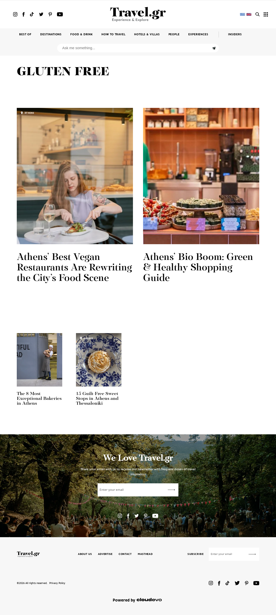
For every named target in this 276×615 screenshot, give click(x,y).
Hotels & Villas (147, 34)
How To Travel (113, 34)
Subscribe (196, 554)
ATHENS (29, 113)
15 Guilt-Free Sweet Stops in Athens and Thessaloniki (97, 399)
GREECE (88, 338)
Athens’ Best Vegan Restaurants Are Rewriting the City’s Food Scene (74, 268)
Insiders (235, 34)
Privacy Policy (57, 583)
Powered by (124, 600)
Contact (125, 554)
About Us (85, 554)
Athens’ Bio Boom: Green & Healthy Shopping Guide (198, 268)
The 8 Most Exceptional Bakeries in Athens (39, 399)
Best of (25, 34)
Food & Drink (81, 34)
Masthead (145, 554)
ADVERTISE (105, 554)
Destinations (51, 34)
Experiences (198, 34)
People (174, 34)
